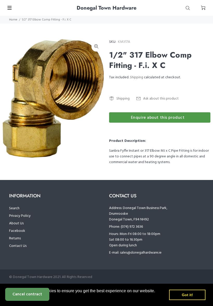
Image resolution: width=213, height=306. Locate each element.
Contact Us (17, 246)
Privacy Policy (20, 216)
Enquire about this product (158, 117)
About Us (16, 223)
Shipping (136, 77)
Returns (15, 238)
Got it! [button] (187, 295)
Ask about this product (161, 99)
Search (14, 208)
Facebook (17, 231)
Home (13, 19)
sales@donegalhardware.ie (141, 253)
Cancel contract (27, 294)
